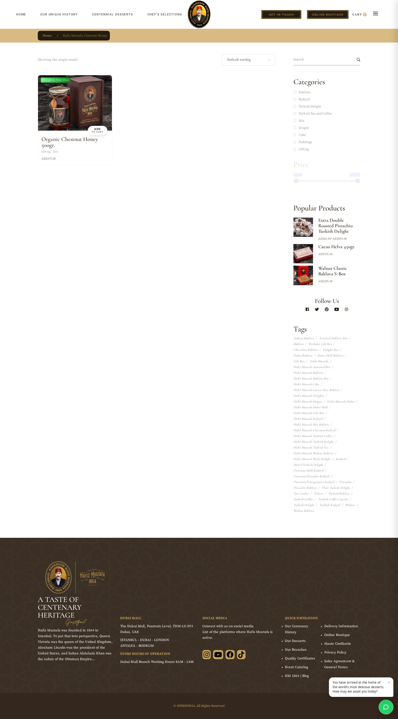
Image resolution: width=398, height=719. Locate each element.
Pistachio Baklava (304, 487)
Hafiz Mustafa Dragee (307, 401)
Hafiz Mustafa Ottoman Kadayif (314, 430)
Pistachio (345, 482)
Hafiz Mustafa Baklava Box (311, 378)
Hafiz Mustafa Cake (306, 384)
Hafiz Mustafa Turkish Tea (310, 447)
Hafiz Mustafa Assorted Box (311, 367)
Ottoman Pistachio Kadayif (311, 476)
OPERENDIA (186, 706)
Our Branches (296, 649)
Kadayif (340, 459)
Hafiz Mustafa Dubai (340, 401)
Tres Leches (301, 493)
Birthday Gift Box (320, 344)
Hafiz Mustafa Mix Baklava (311, 424)
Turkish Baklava (338, 493)
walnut (350, 505)
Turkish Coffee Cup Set (333, 499)
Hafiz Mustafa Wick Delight (312, 459)
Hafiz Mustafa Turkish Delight (313, 441)
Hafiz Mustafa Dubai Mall (310, 407)
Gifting (45, 151)
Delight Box (331, 349)
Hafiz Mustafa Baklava (308, 372)
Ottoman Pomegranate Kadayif (313, 482)
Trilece (318, 493)
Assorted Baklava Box (333, 338)
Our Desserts (295, 641)
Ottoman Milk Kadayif (308, 470)
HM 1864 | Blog (297, 676)
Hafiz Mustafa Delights (308, 395)
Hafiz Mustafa (319, 361)
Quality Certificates (300, 658)
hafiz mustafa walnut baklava (313, 453)
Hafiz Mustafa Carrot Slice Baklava (316, 390)
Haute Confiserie (337, 643)
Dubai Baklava (302, 355)
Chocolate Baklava (305, 349)
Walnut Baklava (303, 510)
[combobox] (248, 60)
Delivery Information (341, 626)
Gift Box (298, 361)
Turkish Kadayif (329, 505)
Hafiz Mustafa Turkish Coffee (312, 436)
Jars (55, 151)
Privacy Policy (335, 652)
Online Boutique (337, 635)
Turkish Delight (303, 505)
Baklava (298, 344)
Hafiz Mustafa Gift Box (308, 413)
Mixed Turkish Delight (308, 464)
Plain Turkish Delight (336, 487)
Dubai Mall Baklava (330, 355)
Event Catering (296, 667)
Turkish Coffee (303, 499)
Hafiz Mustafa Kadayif (308, 418)
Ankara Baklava (303, 338)
